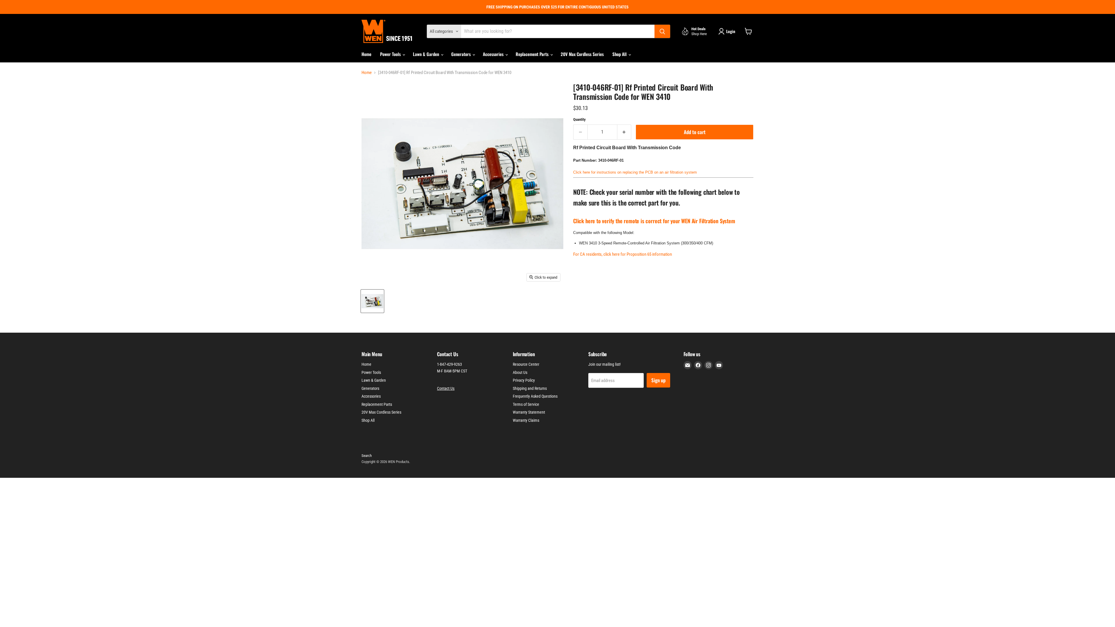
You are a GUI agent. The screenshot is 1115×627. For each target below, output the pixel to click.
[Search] (662, 31)
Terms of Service (526, 404)
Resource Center (526, 364)
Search (367, 455)
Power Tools (391, 54)
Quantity (579, 119)
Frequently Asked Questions (535, 396)
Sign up (658, 380)
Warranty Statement (529, 412)
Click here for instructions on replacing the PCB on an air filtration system (635, 172)
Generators (461, 54)
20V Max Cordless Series (582, 54)
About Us (520, 372)
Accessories (494, 54)
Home (366, 54)
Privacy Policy (524, 380)
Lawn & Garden (426, 54)
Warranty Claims (526, 420)
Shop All (620, 54)
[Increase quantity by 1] (624, 132)
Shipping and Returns (530, 388)
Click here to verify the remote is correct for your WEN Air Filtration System (654, 221)
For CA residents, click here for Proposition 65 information (622, 254)
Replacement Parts (533, 54)
